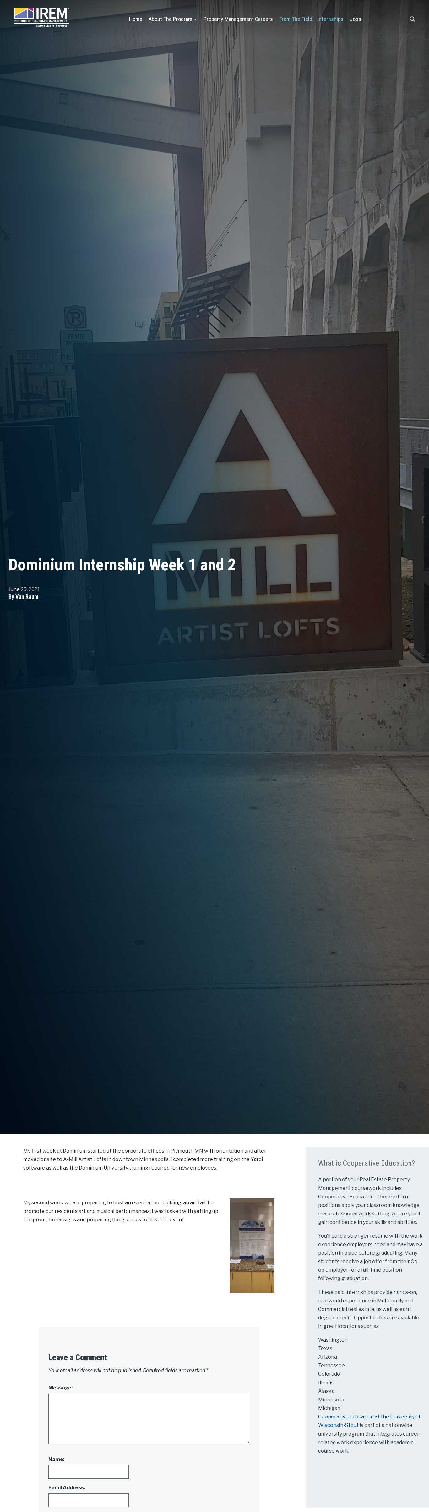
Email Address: (66, 1488)
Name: (56, 1459)
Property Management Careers (238, 19)
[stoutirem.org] (41, 16)
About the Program (170, 19)
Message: (60, 1388)
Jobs (355, 19)
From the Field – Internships (311, 19)
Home (135, 19)
